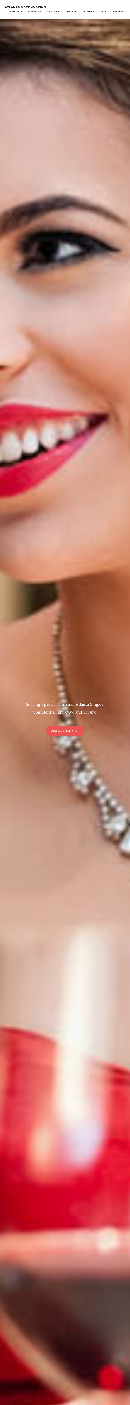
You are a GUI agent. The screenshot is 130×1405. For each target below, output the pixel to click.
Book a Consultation (65, 731)
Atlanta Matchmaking (25, 7)
